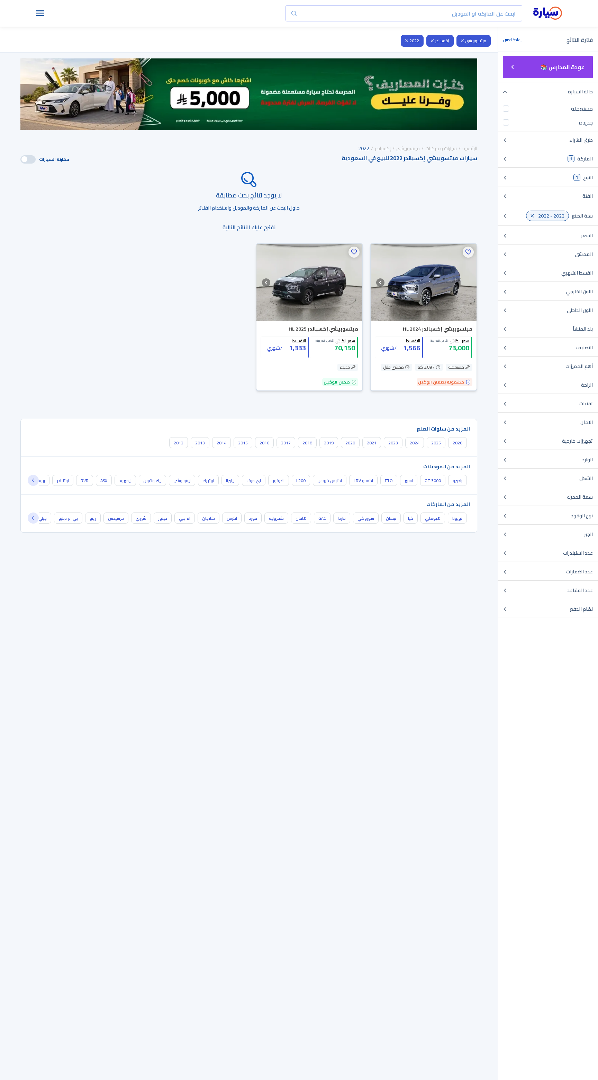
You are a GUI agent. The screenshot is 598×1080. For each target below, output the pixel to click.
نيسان (391, 518)
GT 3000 (433, 480)
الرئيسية (469, 148)
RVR (85, 480)
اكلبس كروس (329, 480)
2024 (414, 443)
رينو (93, 518)
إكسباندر (442, 41)
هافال (301, 518)
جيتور (162, 518)
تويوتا (457, 518)
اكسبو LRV (363, 480)
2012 (178, 443)
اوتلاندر (63, 480)
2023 (393, 443)
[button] (468, 252)
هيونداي (433, 518)
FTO (389, 480)
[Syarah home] (547, 13)
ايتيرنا (230, 480)
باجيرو (457, 480)
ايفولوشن (182, 480)
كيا (410, 518)
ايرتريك (208, 480)
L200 (301, 480)
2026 (457, 443)
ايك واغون (152, 480)
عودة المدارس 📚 (563, 67)
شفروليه (276, 518)
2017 (286, 443)
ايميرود (125, 480)
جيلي (42, 518)
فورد (253, 518)
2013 (200, 443)
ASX (103, 480)
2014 (221, 443)
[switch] (28, 159)
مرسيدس (116, 518)
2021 (372, 443)
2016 (264, 443)
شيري (141, 518)
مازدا (342, 518)
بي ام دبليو (68, 518)
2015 (243, 443)
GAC (322, 518)
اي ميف (253, 480)
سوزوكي (365, 518)
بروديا (40, 480)
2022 (414, 41)
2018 (307, 443)
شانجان (208, 518)
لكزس (232, 518)
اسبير (409, 480)
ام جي (184, 518)
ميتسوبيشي (475, 41)
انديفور (278, 480)
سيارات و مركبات (441, 148)
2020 (350, 443)
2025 (436, 443)
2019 (329, 443)
